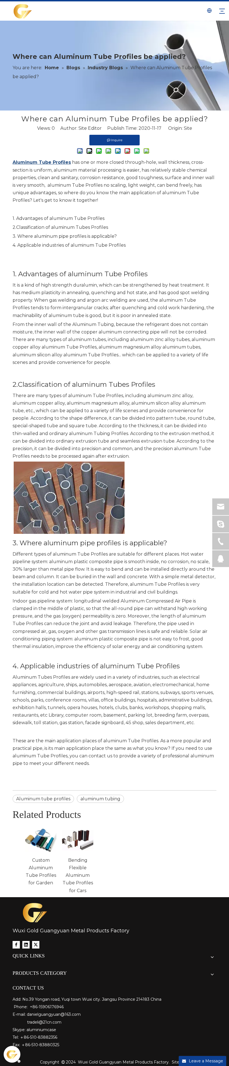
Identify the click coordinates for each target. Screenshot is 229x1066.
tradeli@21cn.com (44, 1022)
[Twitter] (35, 944)
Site (188, 128)
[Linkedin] (26, 944)
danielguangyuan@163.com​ (54, 1014)
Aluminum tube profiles (43, 798)
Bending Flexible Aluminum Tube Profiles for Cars (78, 875)
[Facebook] (16, 944)
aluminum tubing (100, 798)
